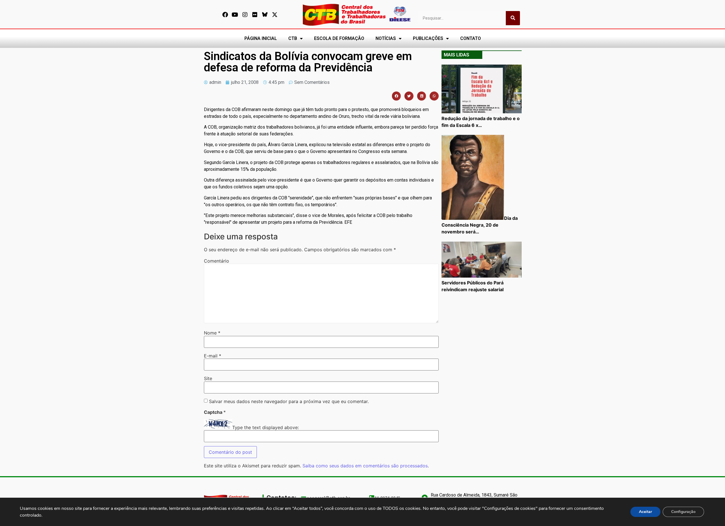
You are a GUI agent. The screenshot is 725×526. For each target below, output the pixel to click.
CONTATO (470, 38)
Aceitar (645, 511)
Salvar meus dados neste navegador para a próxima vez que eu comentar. (289, 401)
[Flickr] (254, 14)
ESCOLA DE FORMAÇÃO (339, 38)
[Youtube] (235, 14)
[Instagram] (245, 14)
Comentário (216, 261)
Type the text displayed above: (265, 427)
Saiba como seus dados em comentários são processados (365, 465)
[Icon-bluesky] (264, 14)
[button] (396, 96)
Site (208, 378)
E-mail (212, 355)
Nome (212, 333)
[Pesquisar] (513, 18)
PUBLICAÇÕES (428, 38)
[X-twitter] (274, 14)
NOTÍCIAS (386, 38)
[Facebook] (225, 14)
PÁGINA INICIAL (260, 38)
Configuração (683, 511)
